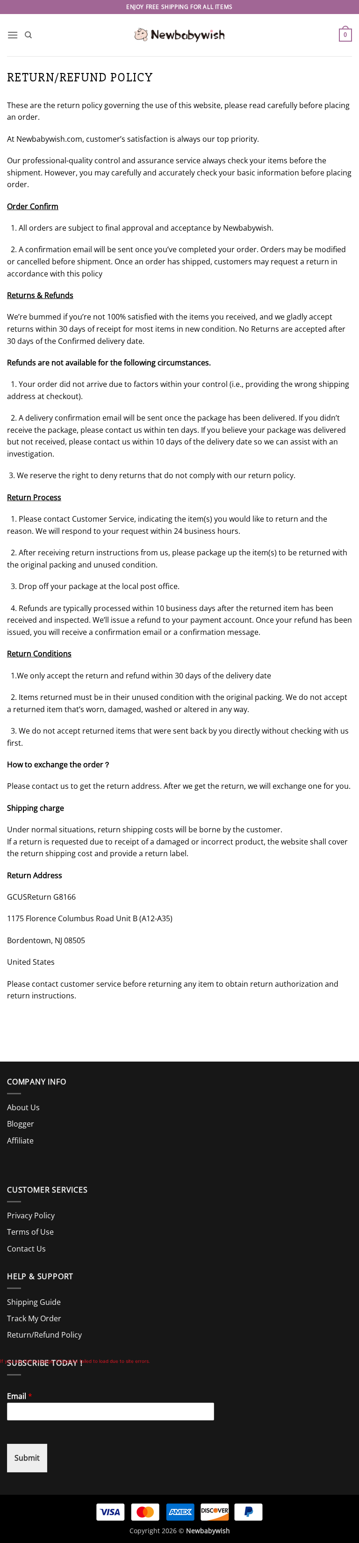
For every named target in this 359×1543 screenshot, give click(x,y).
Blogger (20, 1124)
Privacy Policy (31, 1215)
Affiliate (20, 1140)
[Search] (28, 35)
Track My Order (34, 1318)
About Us (23, 1107)
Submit (27, 1458)
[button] (12, 34)
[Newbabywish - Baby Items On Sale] (179, 35)
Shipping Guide (34, 1302)
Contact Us (26, 1249)
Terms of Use (30, 1232)
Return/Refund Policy (44, 1335)
